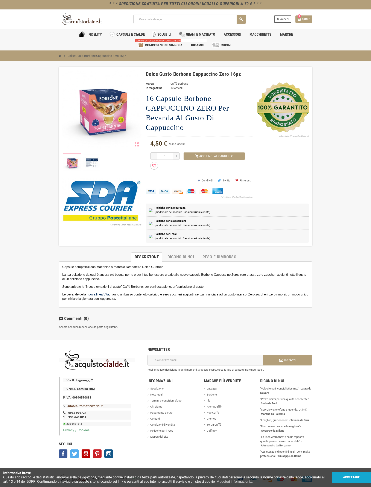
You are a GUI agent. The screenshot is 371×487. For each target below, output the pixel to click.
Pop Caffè (213, 412)
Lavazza (212, 388)
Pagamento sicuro (161, 412)
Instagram (108, 453)
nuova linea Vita (98, 294)
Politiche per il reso (161, 430)
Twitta (226, 180)
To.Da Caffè (214, 424)
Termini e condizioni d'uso (165, 400)
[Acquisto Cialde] (82, 19)
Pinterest (245, 180)
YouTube (86, 453)
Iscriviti (289, 360)
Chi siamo (156, 406)
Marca (150, 83)
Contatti (155, 418)
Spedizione (157, 388)
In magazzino (154, 88)
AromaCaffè (214, 406)
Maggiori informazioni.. (234, 481)
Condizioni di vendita (162, 424)
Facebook (63, 453)
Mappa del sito (159, 436)
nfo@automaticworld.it (85, 406)
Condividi (207, 180)
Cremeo (211, 418)
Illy (208, 400)
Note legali (156, 394)
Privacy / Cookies (76, 430)
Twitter (74, 453)
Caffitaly (212, 430)
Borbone (212, 394)
